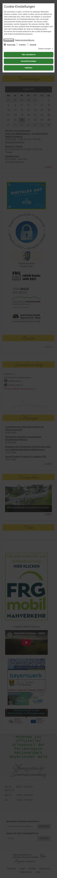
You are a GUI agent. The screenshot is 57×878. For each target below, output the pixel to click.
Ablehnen (28, 68)
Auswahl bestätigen (28, 61)
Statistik (32, 45)
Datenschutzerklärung (24, 40)
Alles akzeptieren (28, 55)
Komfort (22, 45)
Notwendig (11, 45)
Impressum (9, 40)
